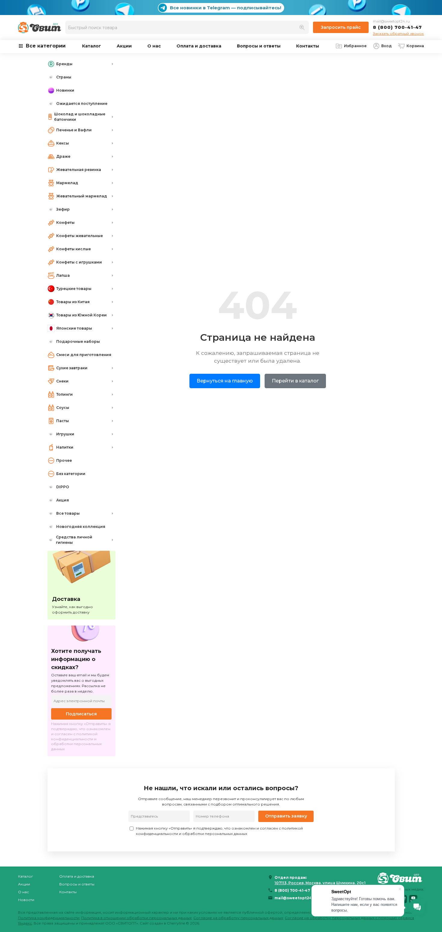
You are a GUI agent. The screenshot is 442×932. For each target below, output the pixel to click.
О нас (154, 46)
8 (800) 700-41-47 (397, 27)
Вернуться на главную (225, 381)
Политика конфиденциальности (48, 917)
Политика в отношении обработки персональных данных (136, 917)
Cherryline (176, 923)
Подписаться (81, 714)
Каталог (91, 46)
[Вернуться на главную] (401, 878)
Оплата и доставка (198, 46)
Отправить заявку (286, 816)
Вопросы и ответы (259, 46)
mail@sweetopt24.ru (391, 21)
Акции (124, 46)
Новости (26, 899)
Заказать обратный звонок (398, 33)
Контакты (307, 46)
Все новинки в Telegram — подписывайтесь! (225, 8)
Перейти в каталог (295, 381)
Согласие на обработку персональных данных (238, 917)
